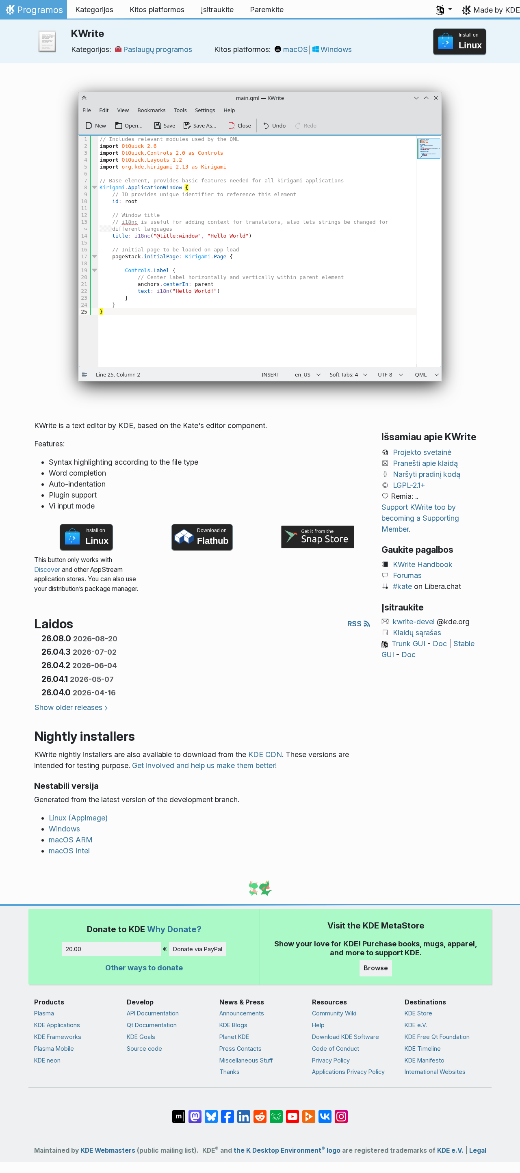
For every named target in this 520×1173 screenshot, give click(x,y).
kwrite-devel (414, 621)
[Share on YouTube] (292, 1112)
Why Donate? (174, 929)
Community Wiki (334, 1013)
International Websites (435, 1071)
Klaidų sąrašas (417, 632)
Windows (336, 49)
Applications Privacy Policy (348, 1071)
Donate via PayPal (197, 949)
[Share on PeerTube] (308, 1112)
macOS (295, 49)
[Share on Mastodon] (195, 1112)
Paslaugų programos (157, 49)
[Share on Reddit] (260, 1112)
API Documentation (153, 1013)
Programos (33, 11)
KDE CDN (265, 754)
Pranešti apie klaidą (425, 463)
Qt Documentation (152, 1025)
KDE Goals (141, 1036)
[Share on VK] (325, 1112)
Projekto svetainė (422, 452)
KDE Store (418, 1013)
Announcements (241, 1013)
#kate (402, 586)
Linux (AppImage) (78, 818)
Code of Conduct (335, 1048)
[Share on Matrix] (178, 1112)
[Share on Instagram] (341, 1112)
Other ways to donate (144, 967)
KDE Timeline (423, 1048)
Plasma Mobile (54, 1048)
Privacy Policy (331, 1060)
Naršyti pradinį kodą (426, 474)
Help (318, 1025)
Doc (440, 643)
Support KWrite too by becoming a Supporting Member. (420, 518)
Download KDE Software (345, 1036)
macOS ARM (71, 839)
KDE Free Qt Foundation (437, 1036)
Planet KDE (234, 1036)
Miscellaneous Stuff (246, 1060)
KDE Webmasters (107, 1150)
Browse (376, 968)
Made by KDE (496, 10)
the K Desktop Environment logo (287, 1150)
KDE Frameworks (57, 1036)
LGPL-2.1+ (409, 485)
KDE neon (47, 1060)
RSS (355, 623)
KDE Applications (57, 1025)
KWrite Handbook (423, 564)
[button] (444, 9)
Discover (47, 570)
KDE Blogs (233, 1025)
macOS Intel (69, 850)
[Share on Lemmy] (276, 1112)
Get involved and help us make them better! (204, 765)
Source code (144, 1048)
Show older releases (68, 707)
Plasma (44, 1013)
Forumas (407, 575)
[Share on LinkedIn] (243, 1112)
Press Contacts (240, 1048)
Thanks (229, 1071)
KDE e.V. (416, 1025)
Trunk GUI (408, 643)
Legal (477, 1150)
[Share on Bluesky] (211, 1112)
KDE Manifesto (424, 1060)
